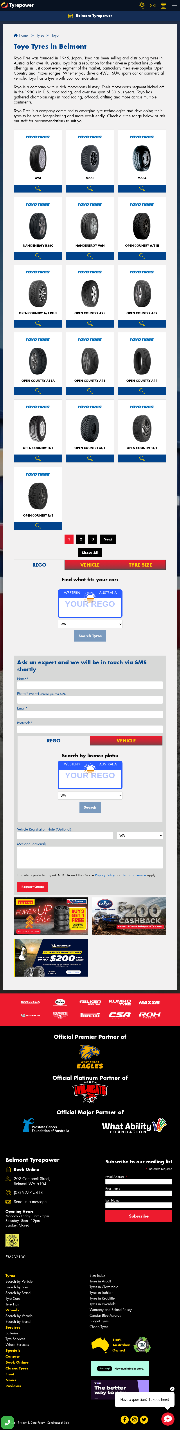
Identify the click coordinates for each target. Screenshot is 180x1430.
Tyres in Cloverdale (104, 1287)
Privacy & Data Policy (31, 1423)
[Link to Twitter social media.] (144, 1420)
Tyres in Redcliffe (102, 1298)
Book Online (17, 1362)
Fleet (9, 1374)
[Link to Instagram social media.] (134, 1420)
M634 (142, 178)
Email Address (116, 1177)
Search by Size (16, 1287)
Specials (12, 1350)
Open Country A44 (141, 381)
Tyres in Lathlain (101, 1292)
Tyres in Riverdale (103, 1304)
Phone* (42, 693)
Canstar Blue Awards (105, 1315)
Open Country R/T (38, 515)
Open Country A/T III (142, 246)
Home (23, 35)
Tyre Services (15, 1339)
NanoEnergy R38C (38, 246)
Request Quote (33, 887)
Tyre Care (12, 1298)
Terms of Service (134, 875)
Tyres (10, 1275)
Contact (12, 1356)
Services (12, 1327)
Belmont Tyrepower (93, 15)
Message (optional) (31, 844)
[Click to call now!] (141, 5)
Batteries (11, 1333)
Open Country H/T (38, 448)
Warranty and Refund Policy (111, 1309)
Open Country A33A (38, 381)
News (10, 1380)
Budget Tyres (99, 1321)
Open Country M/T (89, 448)
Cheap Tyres (99, 1327)
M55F (90, 178)
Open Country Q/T (142, 448)
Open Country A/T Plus (38, 313)
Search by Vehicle (18, 1281)
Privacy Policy (105, 875)
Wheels (12, 1310)
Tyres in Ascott (100, 1281)
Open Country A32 (141, 313)
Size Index (97, 1275)
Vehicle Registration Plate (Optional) (44, 829)
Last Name (112, 1200)
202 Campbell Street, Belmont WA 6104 (32, 1181)
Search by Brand (18, 1293)
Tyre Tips (12, 1304)
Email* (22, 708)
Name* (22, 679)
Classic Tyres (16, 1368)
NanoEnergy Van (90, 246)
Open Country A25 (89, 313)
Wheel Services (17, 1344)
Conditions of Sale (58, 1423)
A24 (38, 178)
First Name (112, 1189)
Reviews (13, 1386)
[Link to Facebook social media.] (125, 1420)
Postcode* (24, 723)
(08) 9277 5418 (28, 1192)
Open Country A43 (89, 381)
